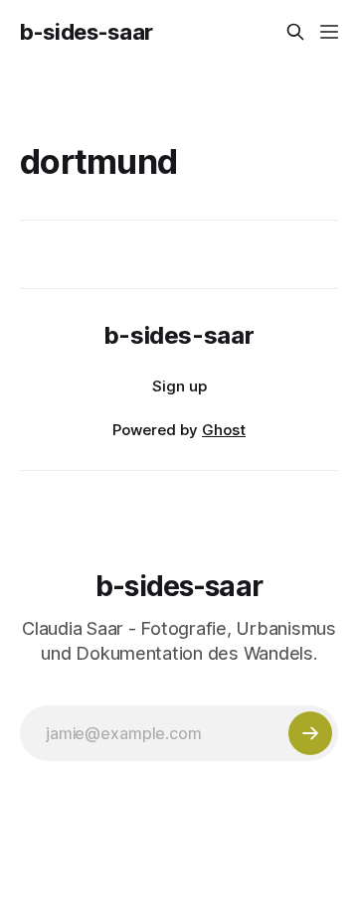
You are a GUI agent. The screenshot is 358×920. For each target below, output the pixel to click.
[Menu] (329, 32)
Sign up (179, 386)
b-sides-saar (86, 32)
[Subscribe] (310, 733)
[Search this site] (295, 32)
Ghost (224, 429)
